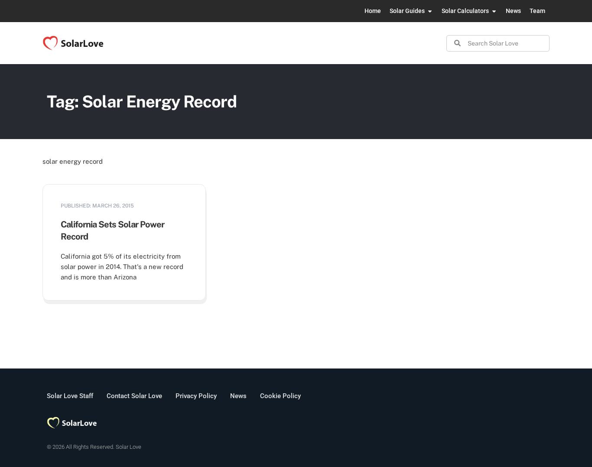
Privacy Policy (196, 396)
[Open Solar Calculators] (494, 11)
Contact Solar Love (134, 396)
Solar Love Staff (70, 396)
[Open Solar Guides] (430, 11)
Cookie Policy (280, 396)
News (238, 396)
